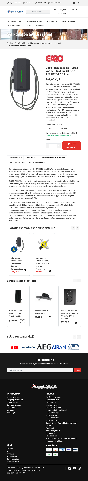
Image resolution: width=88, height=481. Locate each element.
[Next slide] (78, 228)
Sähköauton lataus (53, 420)
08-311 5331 (21, 473)
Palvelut (73, 10)
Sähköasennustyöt (53, 413)
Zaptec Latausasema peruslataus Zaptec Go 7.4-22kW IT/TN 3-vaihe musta (69, 314)
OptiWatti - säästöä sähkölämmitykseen (61, 423)
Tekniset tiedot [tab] (31, 158)
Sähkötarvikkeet (69, 21)
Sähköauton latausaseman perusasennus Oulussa (16, 262)
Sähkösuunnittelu (52, 418)
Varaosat (28, 25)
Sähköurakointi (51, 415)
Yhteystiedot (12, 456)
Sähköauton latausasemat (20, 46)
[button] (79, 337)
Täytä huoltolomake (15, 3)
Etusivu (10, 43)
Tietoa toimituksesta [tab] (37, 162)
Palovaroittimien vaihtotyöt (56, 410)
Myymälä (63, 10)
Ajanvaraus (29, 3)
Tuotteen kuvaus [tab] (15, 158)
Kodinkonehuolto (52, 400)
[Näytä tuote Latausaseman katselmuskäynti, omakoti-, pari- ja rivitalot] (44, 244)
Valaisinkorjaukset (53, 431)
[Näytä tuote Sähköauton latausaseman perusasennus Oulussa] (19, 244)
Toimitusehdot (13, 459)
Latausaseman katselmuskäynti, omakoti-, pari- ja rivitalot (42, 262)
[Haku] (28, 12)
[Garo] (54, 58)
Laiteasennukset (52, 405)
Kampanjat (40, 25)
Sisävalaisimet (52, 21)
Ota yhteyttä (50, 433)
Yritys (55, 10)
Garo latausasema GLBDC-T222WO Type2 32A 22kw (16, 313)
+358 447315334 (55, 3)
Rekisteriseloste (13, 462)
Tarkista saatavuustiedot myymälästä (61, 133)
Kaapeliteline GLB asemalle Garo (41, 312)
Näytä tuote (22, 321)
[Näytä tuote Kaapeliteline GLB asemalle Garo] (44, 296)
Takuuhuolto (51, 402)
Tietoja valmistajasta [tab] (17, 162)
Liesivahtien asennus (54, 407)
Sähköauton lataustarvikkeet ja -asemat (45, 43)
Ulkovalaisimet (14, 25)
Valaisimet (50, 428)
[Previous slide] (73, 228)
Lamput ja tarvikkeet (34, 21)
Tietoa (48, 425)
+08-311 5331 (41, 3)
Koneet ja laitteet (15, 21)
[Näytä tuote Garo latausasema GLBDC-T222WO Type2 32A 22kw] (18, 296)
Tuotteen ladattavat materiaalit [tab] (53, 158)
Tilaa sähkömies (59, 14)
